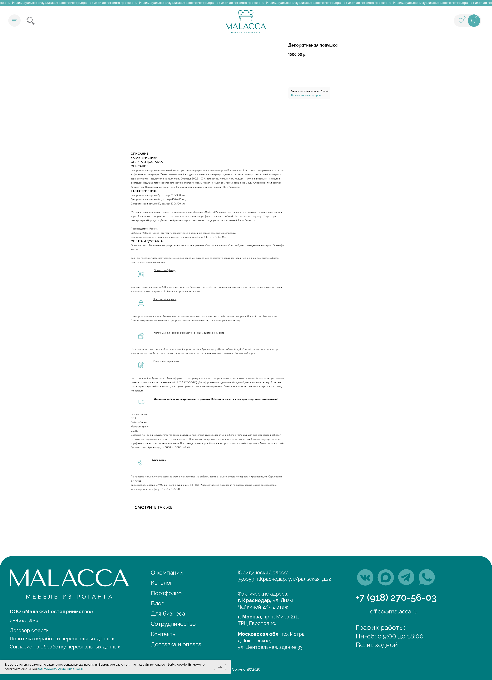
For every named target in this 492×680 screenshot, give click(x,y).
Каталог (161, 582)
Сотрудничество (173, 623)
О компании (167, 572)
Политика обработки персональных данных (62, 639)
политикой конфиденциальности (60, 669)
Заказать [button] (310, 77)
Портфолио (166, 593)
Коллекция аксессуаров (306, 95)
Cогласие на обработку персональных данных (65, 647)
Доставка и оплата (176, 644)
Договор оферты (30, 630)
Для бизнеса (168, 613)
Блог (157, 603)
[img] (365, 577)
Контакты (163, 634)
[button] (14, 20)
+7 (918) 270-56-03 (396, 597)
